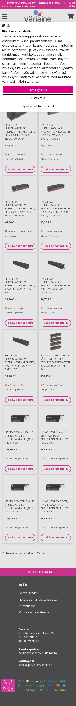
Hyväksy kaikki (38, 90)
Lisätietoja (38, 98)
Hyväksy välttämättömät (38, 106)
